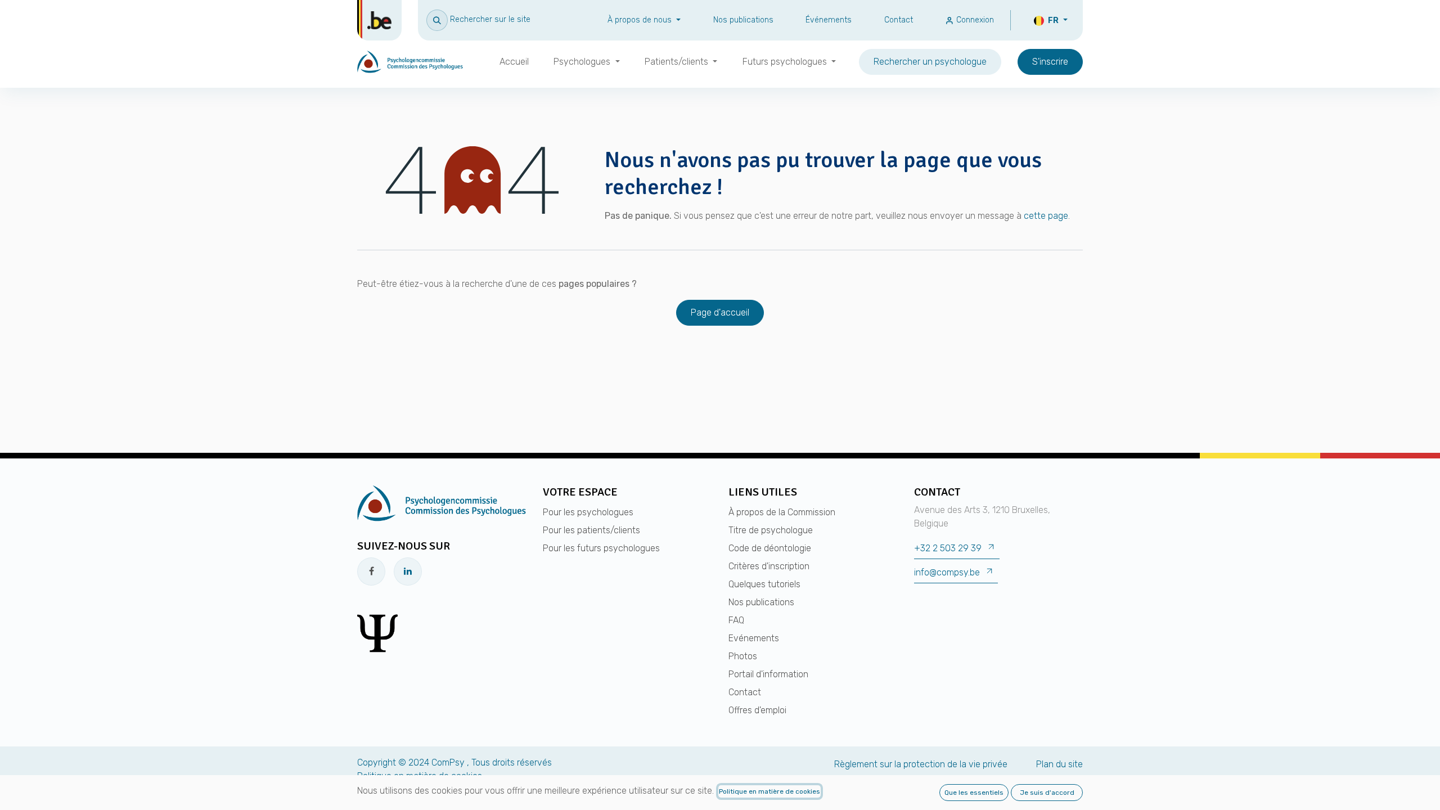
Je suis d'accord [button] (1047, 792)
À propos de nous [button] (641, 20)
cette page (1046, 215)
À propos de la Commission (781, 512)
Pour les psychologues (588, 512)
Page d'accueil (720, 312)
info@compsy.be (947, 572)
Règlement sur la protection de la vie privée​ (920, 764)
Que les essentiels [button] (974, 792)
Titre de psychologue (770, 530)
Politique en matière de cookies (769, 791)
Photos (742, 656)
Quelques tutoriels (764, 584)
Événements (829, 20)
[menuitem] (514, 62)
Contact (898, 20)
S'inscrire (1050, 61)
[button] (478, 19)
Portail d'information (768, 674)
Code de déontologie (769, 548)
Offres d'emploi (757, 710)
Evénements (753, 638)
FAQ (736, 620)
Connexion (974, 20)
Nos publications (743, 20)
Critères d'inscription (768, 566)
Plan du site (1059, 764)
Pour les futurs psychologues (601, 548)
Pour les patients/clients (591, 530)
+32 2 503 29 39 (948, 548)
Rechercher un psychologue (930, 61)
